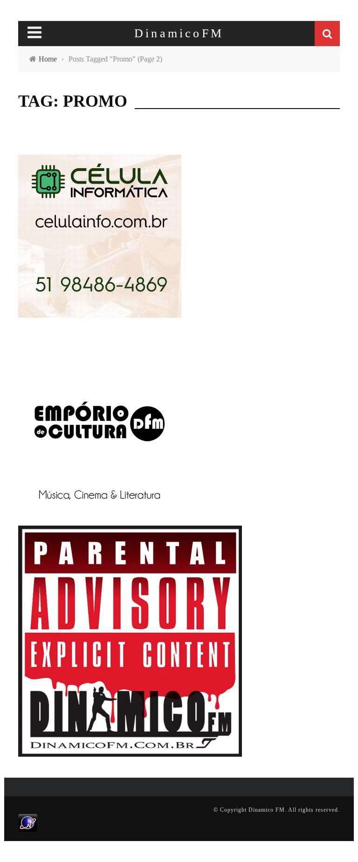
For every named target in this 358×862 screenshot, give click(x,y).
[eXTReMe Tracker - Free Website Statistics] (27, 822)
